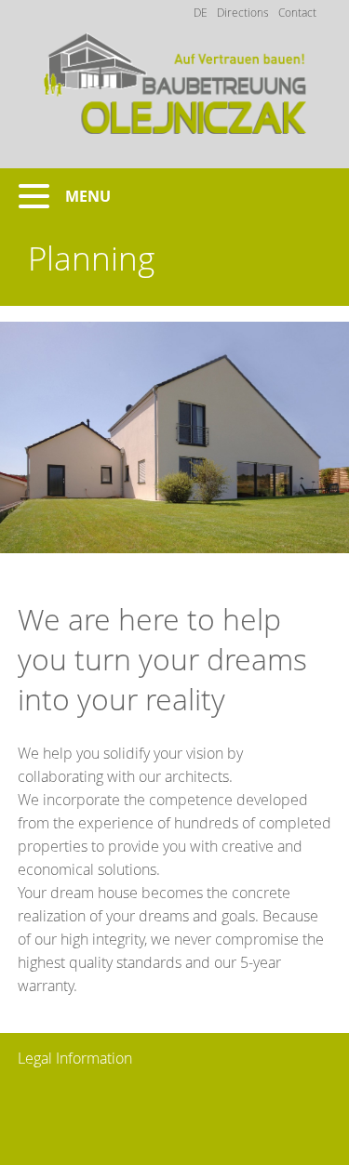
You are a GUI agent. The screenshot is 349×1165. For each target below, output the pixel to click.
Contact (297, 13)
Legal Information (75, 1058)
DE (201, 13)
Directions (243, 13)
